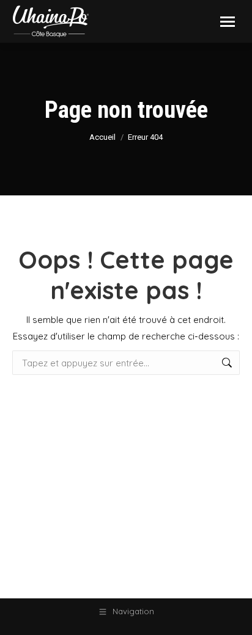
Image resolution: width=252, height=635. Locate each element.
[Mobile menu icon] (227, 22)
